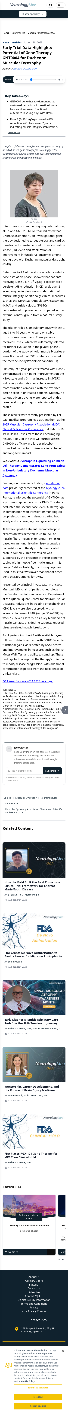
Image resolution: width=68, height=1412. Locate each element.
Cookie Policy (28, 1381)
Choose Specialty (31, 13)
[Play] (16, 79)
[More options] (63, 79)
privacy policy (12, 780)
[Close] (62, 1350)
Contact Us (34, 1288)
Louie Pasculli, (15, 1095)
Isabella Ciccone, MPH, (20, 1028)
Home (6, 32)
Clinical (8, 797)
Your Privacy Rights (38, 1387)
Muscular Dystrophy (26, 797)
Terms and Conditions (34, 1303)
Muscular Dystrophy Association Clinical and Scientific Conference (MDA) (33, 811)
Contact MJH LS (34, 1296)
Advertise (34, 1292)
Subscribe (50, 770)
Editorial (34, 1284)
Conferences (18, 32)
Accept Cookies (38, 1406)
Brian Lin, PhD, (16, 894)
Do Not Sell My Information (34, 1300)
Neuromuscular (48, 797)
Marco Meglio (32, 894)
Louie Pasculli (15, 961)
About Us (34, 1277)
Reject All (38, 1396)
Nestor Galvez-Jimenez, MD (47, 1028)
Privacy (34, 1307)
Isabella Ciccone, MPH (19, 1162)
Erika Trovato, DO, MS (35, 1095)
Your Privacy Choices (34, 1311)
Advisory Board (34, 1281)
